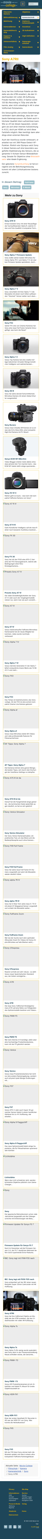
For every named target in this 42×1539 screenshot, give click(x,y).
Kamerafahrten (10, 27)
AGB (10, 1495)
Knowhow (26, 27)
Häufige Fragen (27, 1497)
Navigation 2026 (27, 1500)
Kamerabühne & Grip (10, 31)
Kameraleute (27, 47)
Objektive (26, 12)
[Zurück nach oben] (39, 1536)
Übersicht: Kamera (8, 13)
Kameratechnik (28, 17)
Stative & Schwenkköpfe (28, 22)
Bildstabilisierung (11, 17)
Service (25, 1493)
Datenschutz (13, 1515)
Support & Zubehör (8, 37)
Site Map (25, 1489)
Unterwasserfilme (9, 52)
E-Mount (26, 187)
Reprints (11, 1508)
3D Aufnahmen (28, 30)
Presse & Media (14, 1504)
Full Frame (29, 182)
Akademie (12, 1511)
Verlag (24, 1504)
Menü (23, 4)
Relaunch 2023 (27, 1499)
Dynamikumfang (22, 164)
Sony (5, 187)
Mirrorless (15, 187)
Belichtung (8, 21)
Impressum (12, 1500)
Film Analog (8, 47)
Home (24, 1511)
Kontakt (11, 1497)
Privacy (11, 1489)
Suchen (24, 1495)
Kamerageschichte (26, 42)
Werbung (12, 1506)
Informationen (14, 1493)
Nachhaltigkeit (13, 1499)
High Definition (28, 36)
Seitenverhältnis (10, 41)
